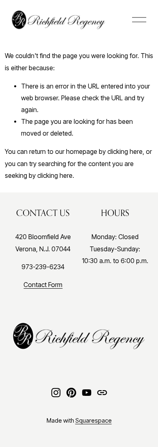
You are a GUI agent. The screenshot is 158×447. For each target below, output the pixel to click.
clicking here (125, 151)
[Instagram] (56, 392)
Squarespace (93, 420)
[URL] (102, 392)
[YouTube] (87, 392)
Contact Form (42, 285)
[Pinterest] (71, 392)
